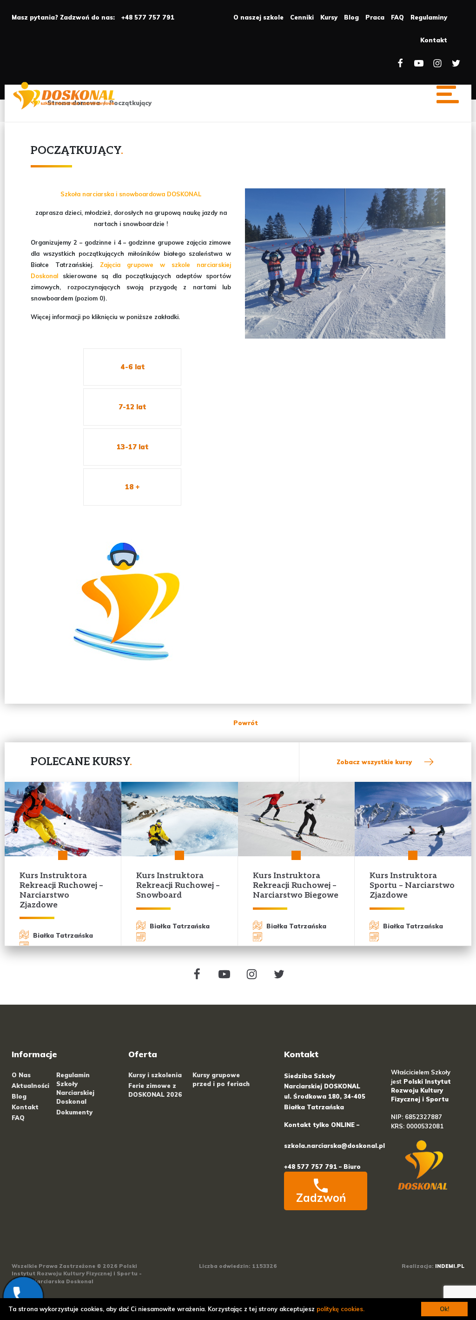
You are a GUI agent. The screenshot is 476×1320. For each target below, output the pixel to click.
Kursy (328, 17)
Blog (351, 17)
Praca (374, 17)
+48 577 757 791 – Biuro (322, 1166)
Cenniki (302, 17)
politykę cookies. (340, 1309)
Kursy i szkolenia (155, 1075)
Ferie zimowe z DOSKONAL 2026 (155, 1090)
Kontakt (433, 40)
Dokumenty (74, 1112)
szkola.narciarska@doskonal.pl (334, 1145)
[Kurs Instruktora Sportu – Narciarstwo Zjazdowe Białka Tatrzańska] (413, 819)
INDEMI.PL (449, 1266)
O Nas (21, 1075)
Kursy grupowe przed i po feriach (221, 1079)
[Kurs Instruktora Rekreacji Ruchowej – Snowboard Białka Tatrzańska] (179, 819)
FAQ (397, 17)
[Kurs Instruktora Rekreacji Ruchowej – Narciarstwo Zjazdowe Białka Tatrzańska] (63, 819)
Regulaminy (428, 17)
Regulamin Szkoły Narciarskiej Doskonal (75, 1088)
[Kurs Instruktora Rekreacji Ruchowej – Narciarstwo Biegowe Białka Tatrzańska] (296, 819)
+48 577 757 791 (147, 17)
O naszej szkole (258, 17)
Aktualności (30, 1085)
